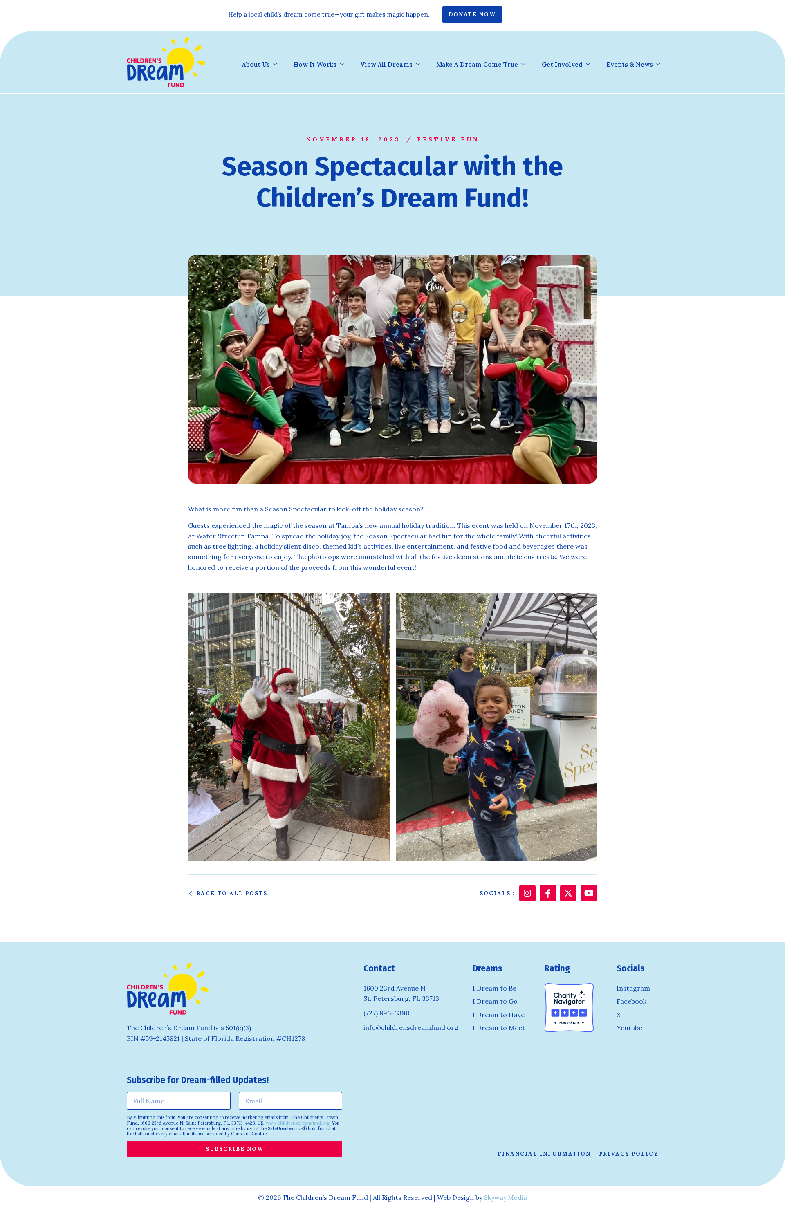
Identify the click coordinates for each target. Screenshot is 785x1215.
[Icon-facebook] (548, 893)
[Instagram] (527, 893)
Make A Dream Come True (477, 64)
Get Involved (562, 64)
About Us (256, 64)
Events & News (629, 64)
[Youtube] (589, 893)
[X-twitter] (568, 893)
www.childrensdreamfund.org (298, 1123)
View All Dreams (386, 64)
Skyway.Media (505, 1197)
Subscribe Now (235, 1149)
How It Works (315, 64)
